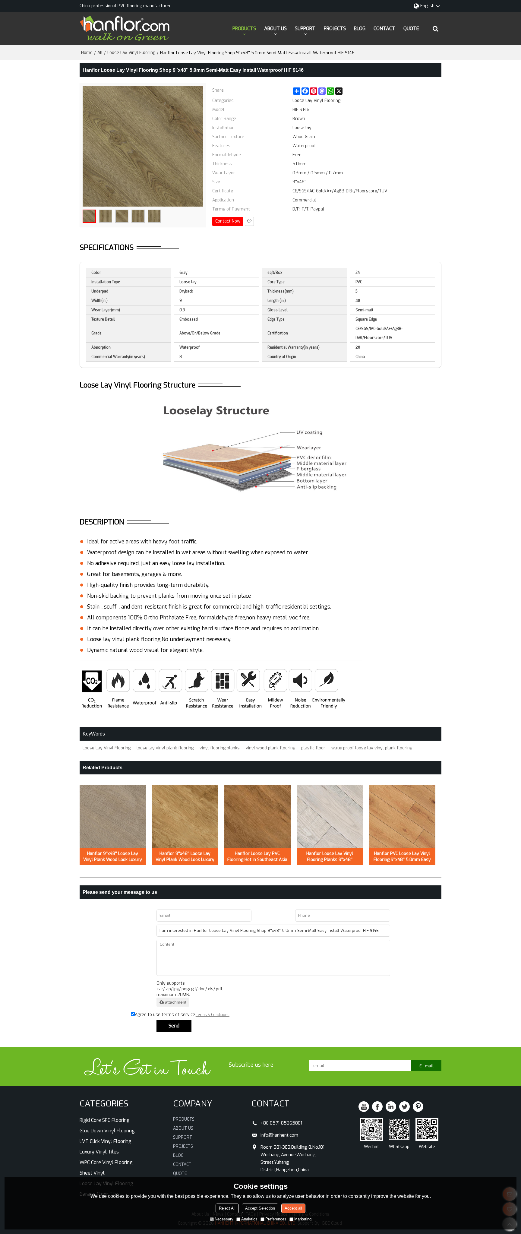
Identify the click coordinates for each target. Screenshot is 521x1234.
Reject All (227, 1208)
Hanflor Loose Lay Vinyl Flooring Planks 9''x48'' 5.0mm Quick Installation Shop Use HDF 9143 (330, 857)
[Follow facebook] (377, 1106)
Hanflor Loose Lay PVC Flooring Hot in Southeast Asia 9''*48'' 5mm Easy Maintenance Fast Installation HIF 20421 (257, 857)
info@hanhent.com (279, 1135)
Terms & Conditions (212, 1014)
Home (87, 52)
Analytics (249, 1219)
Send (174, 1026)
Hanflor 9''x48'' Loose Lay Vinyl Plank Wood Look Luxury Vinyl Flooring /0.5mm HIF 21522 (185, 857)
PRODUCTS (244, 28)
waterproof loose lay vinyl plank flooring (371, 748)
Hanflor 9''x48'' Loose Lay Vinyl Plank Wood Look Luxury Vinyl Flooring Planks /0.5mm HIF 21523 (112, 857)
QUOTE (411, 28)
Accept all (293, 1208)
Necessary (224, 1219)
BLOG (359, 28)
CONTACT (384, 28)
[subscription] (426, 1065)
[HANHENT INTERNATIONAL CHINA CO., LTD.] (125, 28)
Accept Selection (260, 1208)
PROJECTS (335, 28)
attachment (175, 1002)
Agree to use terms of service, (182, 1014)
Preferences (275, 1219)
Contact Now (227, 221)
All (100, 52)
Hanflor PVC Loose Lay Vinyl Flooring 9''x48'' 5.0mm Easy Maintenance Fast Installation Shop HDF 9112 (402, 857)
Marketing (302, 1219)
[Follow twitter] (404, 1106)
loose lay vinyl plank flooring (165, 748)
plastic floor (313, 748)
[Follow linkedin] (391, 1106)
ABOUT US (275, 28)
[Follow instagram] (418, 1106)
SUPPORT (305, 28)
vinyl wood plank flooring (270, 748)
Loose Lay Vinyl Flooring (131, 52)
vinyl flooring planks (220, 748)
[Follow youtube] (363, 1106)
